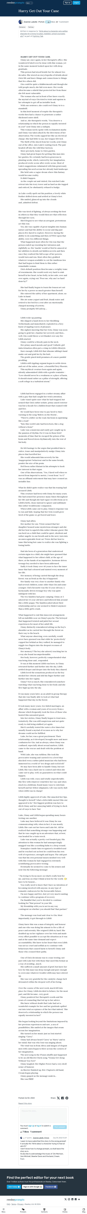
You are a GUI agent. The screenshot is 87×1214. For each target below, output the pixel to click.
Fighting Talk (38, 36)
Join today (12, 1187)
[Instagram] (69, 1199)
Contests (44, 1212)
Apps (28, 3)
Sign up (67, 3)
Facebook (50, 1187)
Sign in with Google (31, 1187)
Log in (76, 3)
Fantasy (31, 27)
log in (39, 1126)
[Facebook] (75, 1199)
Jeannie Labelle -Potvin (41, 1138)
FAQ (8, 1204)
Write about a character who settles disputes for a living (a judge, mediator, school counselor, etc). (44, 33)
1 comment (63, 22)
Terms (13, 1204)
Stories (64, 1212)
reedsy (15, 2)
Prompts (23, 1212)
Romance (22, 27)
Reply (22, 1159)
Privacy (20, 1204)
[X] (65, 1199)
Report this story (25, 1103)
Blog (83, 1212)
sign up (31, 1126)
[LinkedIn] (72, 1199)
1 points (29, 1138)
